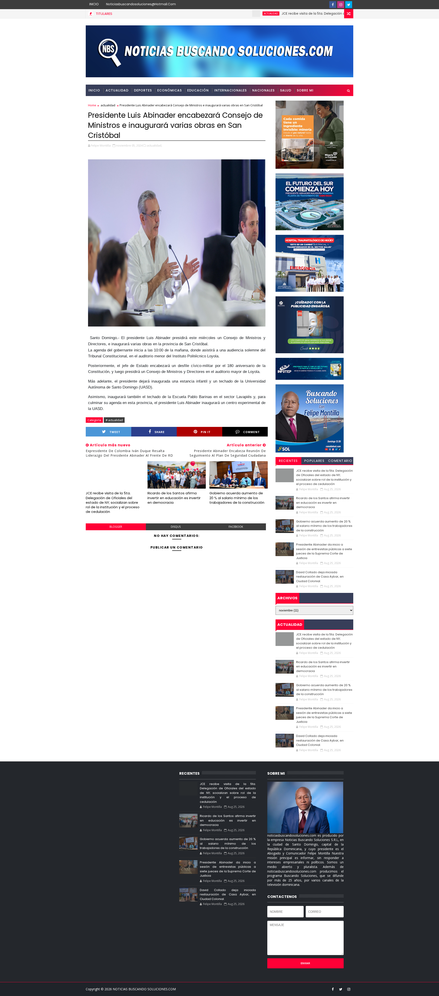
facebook (236, 527)
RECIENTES (288, 460)
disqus (176, 527)
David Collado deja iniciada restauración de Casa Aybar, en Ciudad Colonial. (320, 576)
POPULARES (314, 460)
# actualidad (114, 420)
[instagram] (340, 4)
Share (160, 432)
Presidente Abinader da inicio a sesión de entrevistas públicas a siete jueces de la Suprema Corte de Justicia (324, 551)
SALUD (285, 90)
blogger (116, 527)
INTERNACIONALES (230, 90)
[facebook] (332, 4)
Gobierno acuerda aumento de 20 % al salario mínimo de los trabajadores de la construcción (236, 498)
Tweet (115, 432)
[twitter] (348, 4)
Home (92, 105)
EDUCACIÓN (198, 90)
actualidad (238, 13)
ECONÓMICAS (169, 90)
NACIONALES (263, 90)
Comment (251, 432)
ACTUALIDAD (117, 90)
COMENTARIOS (340, 461)
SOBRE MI (305, 90)
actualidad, (154, 145)
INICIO (94, 4)
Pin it (206, 432)
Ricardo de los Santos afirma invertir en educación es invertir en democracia (174, 498)
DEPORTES (143, 90)
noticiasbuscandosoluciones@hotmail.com (141, 4)
